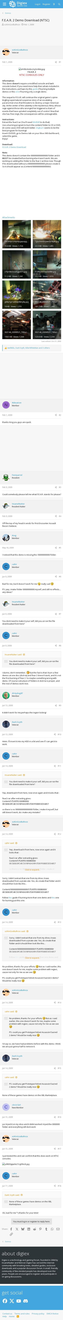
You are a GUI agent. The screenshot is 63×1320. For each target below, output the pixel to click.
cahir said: (9, 843)
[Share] (56, 62)
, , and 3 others (28, 348)
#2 (60, 415)
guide (35, 89)
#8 (60, 645)
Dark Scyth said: (12, 1195)
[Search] (59, 4)
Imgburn (40, 127)
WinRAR (36, 122)
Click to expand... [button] (32, 869)
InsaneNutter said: (13, 654)
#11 (59, 766)
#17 (59, 1148)
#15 (59, 1068)
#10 (59, 734)
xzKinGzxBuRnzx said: (15, 931)
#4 (60, 516)
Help (4, 1316)
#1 (60, 62)
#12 (59, 834)
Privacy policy (38, 1313)
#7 (60, 614)
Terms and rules (22, 1313)
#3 (60, 487)
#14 (59, 1002)
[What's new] (54, 4)
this (10, 897)
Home (12, 1316)
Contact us (7, 1313)
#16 (59, 1117)
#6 (60, 576)
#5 (60, 547)
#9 (60, 705)
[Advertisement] (31, 36)
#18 (59, 1186)
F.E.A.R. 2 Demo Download (14, 147)
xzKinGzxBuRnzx (12, 24)
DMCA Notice (52, 1313)
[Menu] (4, 4)
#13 (59, 922)
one (17, 91)
